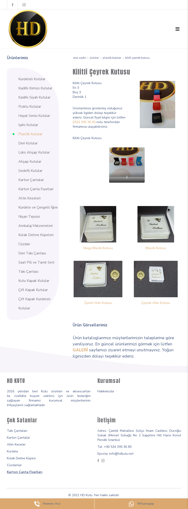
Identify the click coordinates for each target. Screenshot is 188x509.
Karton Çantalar (18, 437)
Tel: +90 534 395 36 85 (114, 447)
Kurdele (12, 451)
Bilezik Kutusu (156, 248)
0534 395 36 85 (84, 122)
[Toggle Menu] (177, 29)
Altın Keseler (16, 444)
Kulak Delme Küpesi (21, 458)
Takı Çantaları (17, 431)
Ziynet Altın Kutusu (98, 303)
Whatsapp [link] (145, 503)
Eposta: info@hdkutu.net (115, 453)
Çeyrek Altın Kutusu (155, 303)
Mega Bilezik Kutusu (98, 248)
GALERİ (80, 350)
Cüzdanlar (14, 465)
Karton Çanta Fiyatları (24, 472)
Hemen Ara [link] (51, 503)
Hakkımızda (105, 391)
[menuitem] (36, 79)
